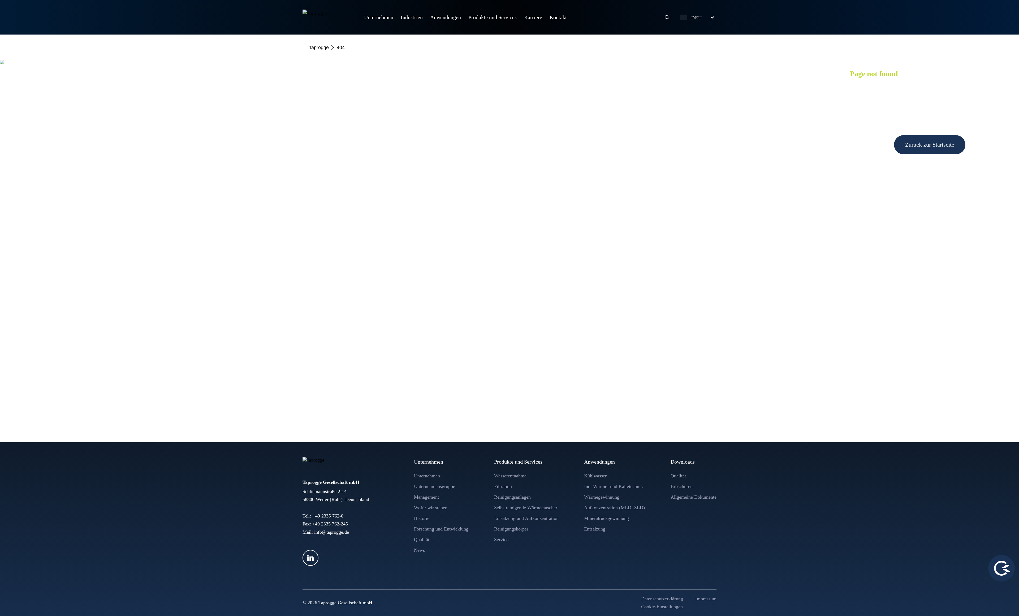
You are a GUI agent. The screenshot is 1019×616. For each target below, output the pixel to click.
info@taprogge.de (331, 532)
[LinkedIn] (310, 558)
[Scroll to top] (1005, 602)
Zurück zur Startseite (929, 144)
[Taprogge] (328, 16)
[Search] (667, 17)
